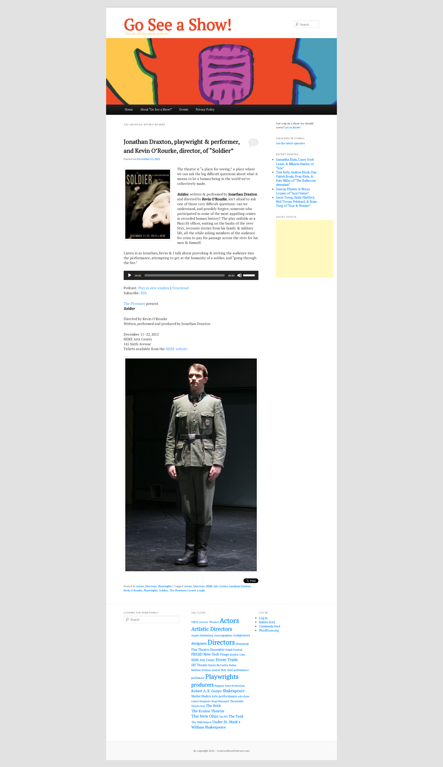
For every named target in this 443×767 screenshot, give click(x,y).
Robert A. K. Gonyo (206, 691)
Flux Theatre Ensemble (207, 649)
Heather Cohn (237, 654)
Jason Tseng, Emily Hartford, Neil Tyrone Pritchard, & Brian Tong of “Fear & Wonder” (296, 201)
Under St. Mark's (226, 721)
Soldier (163, 590)
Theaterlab (236, 701)
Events (183, 109)
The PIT (223, 716)
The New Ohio (204, 716)
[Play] (129, 275)
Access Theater (209, 622)
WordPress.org (269, 630)
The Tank (236, 716)
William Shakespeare (208, 727)
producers (202, 684)
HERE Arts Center (217, 586)
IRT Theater (199, 665)
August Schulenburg (202, 635)
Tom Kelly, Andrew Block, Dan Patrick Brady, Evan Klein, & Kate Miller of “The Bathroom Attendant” (296, 178)
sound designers (200, 701)
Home (129, 109)
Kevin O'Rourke (133, 590)
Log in (263, 618)
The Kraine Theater (207, 710)
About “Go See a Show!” (156, 109)
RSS (144, 293)
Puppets (219, 685)
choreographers (223, 635)
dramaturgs (242, 643)
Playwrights (165, 586)
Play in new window (153, 288)
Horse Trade (227, 659)
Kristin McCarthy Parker (222, 665)
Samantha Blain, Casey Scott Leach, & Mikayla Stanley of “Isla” (295, 163)
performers (197, 678)
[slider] (249, 275)
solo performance (224, 696)
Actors (140, 586)
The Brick (213, 706)
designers (199, 643)
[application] (191, 275)
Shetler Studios (201, 696)
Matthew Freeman (201, 670)
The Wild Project (201, 722)
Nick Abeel (227, 670)
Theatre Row (198, 706)
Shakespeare (234, 690)
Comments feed (269, 626)
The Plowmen (134, 303)
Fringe (224, 654)
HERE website (177, 348)
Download (180, 288)
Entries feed (267, 622)
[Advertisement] (305, 249)
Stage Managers (220, 701)
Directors (151, 586)
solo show (243, 696)
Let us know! (293, 127)
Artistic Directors (211, 628)
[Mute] (239, 275)
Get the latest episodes (290, 143)
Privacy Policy (205, 109)
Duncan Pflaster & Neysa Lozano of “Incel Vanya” (293, 191)
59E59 (194, 622)
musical (216, 670)
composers (241, 635)
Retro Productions (235, 685)
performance (241, 670)
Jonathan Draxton (240, 586)
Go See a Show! (178, 24)
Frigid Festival (233, 649)
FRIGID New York (205, 654)
